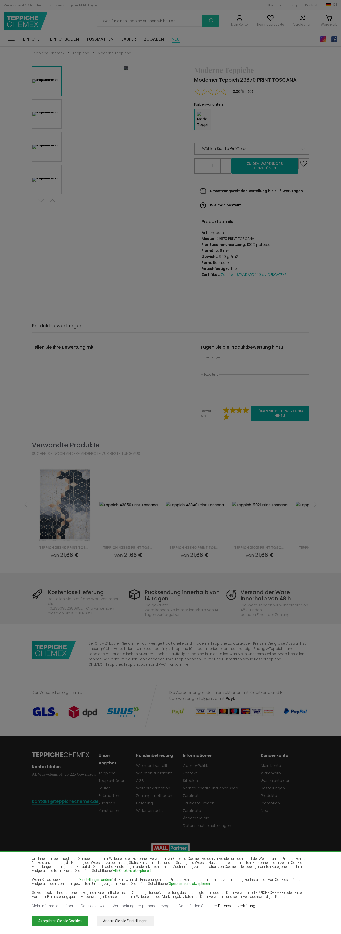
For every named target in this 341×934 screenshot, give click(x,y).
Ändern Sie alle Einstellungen (125, 921)
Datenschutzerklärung (237, 906)
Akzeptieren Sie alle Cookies (60, 921)
